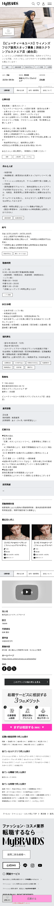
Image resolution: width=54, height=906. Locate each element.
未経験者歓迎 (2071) (9, 798)
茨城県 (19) (11, 741)
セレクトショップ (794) (32, 759)
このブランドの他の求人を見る (27, 682)
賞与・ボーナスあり (20, 253)
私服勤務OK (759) (37, 798)
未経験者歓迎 (18, 218)
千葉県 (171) (6, 744)
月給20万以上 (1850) (19, 789)
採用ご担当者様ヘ (16, 854)
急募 (7, 67)
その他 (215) (18, 765)
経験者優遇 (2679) (43, 795)
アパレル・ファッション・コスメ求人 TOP (20, 814)
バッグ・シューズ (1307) (23, 762)
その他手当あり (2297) (31, 792)
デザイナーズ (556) (42, 756)
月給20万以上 (29, 67)
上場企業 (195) (23, 798)
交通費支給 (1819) (35, 789)
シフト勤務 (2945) (27, 795)
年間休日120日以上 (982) (10, 795)
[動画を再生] (27, 592)
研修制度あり (7, 367)
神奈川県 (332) (29, 744)
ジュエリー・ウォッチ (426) (12, 759)
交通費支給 (7, 363)
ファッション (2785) (9, 756)
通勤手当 (29, 367)
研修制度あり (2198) (9, 801)
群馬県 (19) (32, 741)
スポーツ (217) (7, 765)
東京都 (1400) (17, 744)
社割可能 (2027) (23, 801)
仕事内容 (7, 90)
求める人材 (20, 90)
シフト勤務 (40, 67)
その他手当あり (19, 363)
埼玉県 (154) (42, 741)
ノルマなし (29, 156)
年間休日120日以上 (33, 363)
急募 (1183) (6, 789)
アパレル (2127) (7, 762)
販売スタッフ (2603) (9, 777)
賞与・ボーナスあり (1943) (11, 792)
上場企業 (18, 156)
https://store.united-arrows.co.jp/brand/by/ (19, 659)
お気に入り (7, 900)
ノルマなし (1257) (38, 801)
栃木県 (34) (22, 741)
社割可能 (18, 367)
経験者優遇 (18, 67)
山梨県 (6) (40, 744)
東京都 (43, 814)
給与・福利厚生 (34, 90)
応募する (31, 898)
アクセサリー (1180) (41, 762)
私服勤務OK (45, 363)
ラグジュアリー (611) (26, 756)
